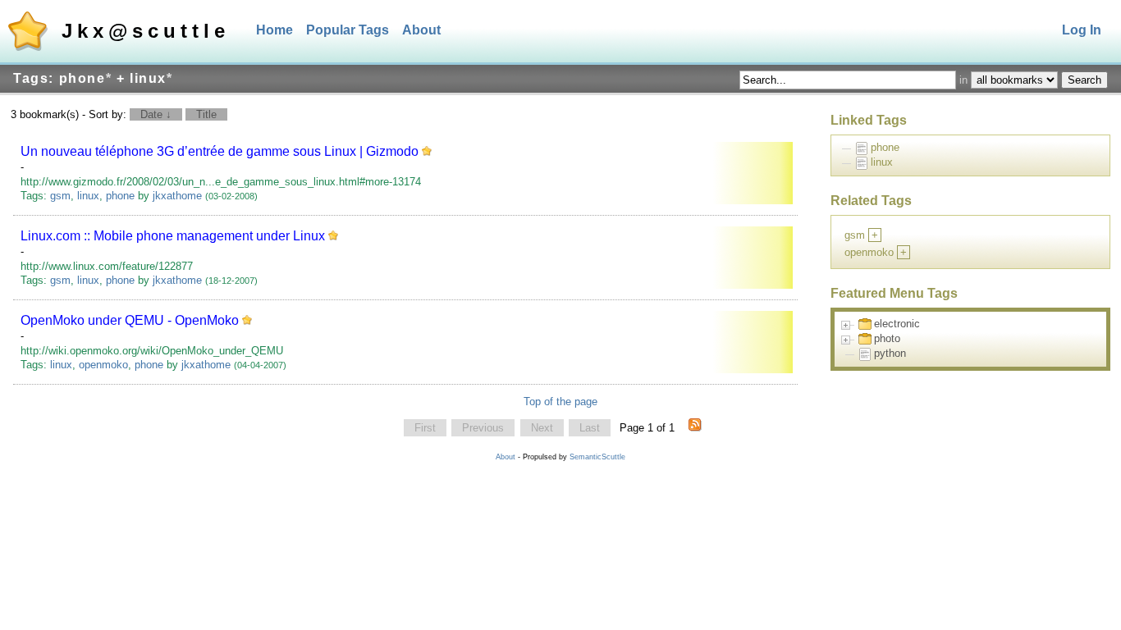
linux (88, 195)
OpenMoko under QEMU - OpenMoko (130, 320)
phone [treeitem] (885, 147)
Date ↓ (156, 114)
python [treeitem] (890, 353)
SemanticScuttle (597, 457)
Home (274, 30)
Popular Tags (347, 30)
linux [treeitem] (882, 162)
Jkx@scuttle (146, 31)
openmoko (103, 364)
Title (206, 114)
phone (120, 195)
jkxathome (177, 195)
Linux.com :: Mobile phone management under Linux (173, 236)
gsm (60, 195)
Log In (1081, 30)
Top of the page (560, 401)
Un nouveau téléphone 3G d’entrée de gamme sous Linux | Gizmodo (220, 151)
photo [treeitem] (887, 338)
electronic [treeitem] (897, 323)
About (421, 30)
